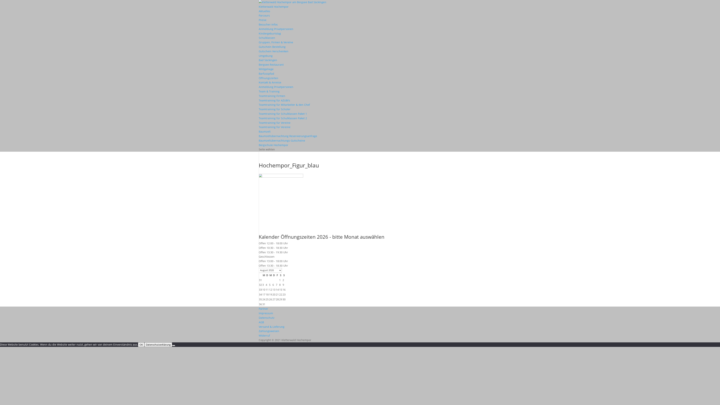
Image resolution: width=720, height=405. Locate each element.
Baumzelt (265, 131)
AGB (261, 322)
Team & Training (269, 91)
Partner (263, 308)
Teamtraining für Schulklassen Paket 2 (283, 118)
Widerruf (264, 335)
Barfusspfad (266, 73)
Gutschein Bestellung (272, 47)
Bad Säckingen (268, 60)
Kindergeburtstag (270, 33)
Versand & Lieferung (271, 326)
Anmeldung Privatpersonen (276, 29)
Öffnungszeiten (268, 78)
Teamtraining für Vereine (274, 122)
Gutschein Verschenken (273, 51)
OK (141, 344)
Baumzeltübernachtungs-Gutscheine (282, 140)
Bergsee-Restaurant (271, 64)
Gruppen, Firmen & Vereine (276, 42)
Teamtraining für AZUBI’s (274, 100)
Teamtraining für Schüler (274, 109)
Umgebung (266, 56)
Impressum (266, 313)
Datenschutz (266, 318)
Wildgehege (266, 69)
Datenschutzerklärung (158, 344)
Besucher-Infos (268, 24)
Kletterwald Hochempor (274, 6)
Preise (262, 20)
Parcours (264, 15)
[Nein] (173, 345)
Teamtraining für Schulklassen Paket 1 (283, 114)
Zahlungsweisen (269, 331)
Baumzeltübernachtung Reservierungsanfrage (288, 136)
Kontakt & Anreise (270, 82)
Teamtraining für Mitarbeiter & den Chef (284, 104)
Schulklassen (267, 38)
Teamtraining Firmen (272, 96)
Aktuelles (264, 11)
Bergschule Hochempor (273, 145)
